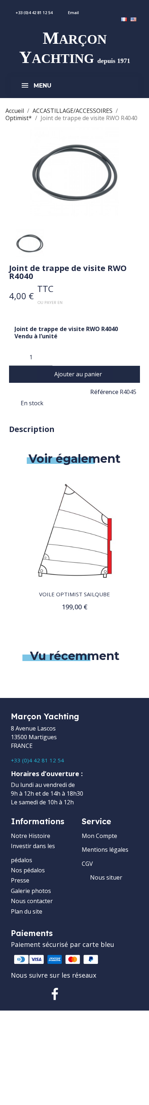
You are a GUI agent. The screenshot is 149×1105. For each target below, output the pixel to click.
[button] (75, 374)
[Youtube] (101, 993)
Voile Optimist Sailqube (74, 594)
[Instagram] (78, 993)
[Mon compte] (124, 9)
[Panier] (144, 8)
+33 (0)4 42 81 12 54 (37, 760)
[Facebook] (55, 993)
